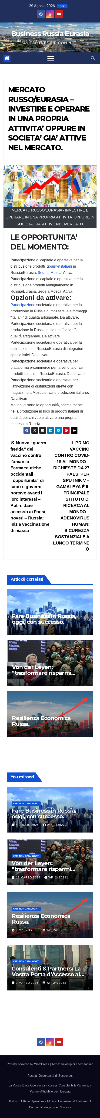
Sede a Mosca (49, 273)
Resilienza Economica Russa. (41, 721)
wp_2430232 (57, 824)
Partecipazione (22, 305)
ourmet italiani (60, 266)
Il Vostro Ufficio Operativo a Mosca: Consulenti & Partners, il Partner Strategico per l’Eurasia (50, 1104)
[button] (93, 58)
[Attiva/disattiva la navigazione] (50, 58)
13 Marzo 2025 (28, 877)
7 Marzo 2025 (27, 930)
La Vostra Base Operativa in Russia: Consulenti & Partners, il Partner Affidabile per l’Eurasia (50, 1088)
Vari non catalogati (26, 803)
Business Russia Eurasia (50, 33)
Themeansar (84, 1064)
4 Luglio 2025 (28, 824)
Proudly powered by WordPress (28, 1064)
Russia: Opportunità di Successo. (50, 1075)
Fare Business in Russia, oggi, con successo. (44, 619)
